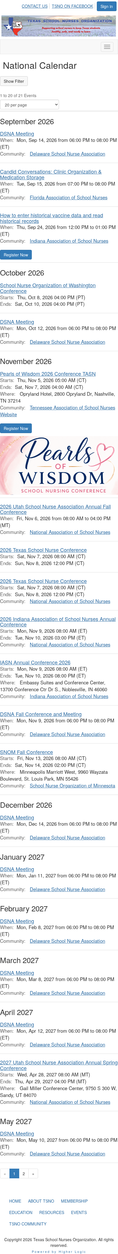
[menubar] (59, 5)
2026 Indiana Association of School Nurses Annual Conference (58, 621)
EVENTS (79, 1212)
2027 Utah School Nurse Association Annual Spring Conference (59, 1065)
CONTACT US (35, 6)
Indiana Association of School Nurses (69, 240)
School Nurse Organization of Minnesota (72, 785)
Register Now (16, 255)
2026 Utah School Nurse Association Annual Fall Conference (55, 509)
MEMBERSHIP (74, 1201)
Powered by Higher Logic (59, 1251)
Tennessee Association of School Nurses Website (57, 411)
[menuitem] (36, 5)
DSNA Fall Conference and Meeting (41, 714)
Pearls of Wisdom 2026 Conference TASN (48, 373)
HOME (15, 1201)
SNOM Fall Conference (26, 751)
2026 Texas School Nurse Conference (43, 549)
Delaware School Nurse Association (67, 153)
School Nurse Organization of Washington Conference (48, 287)
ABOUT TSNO (41, 1201)
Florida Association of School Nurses (68, 197)
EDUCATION (20, 1212)
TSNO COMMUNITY (27, 1224)
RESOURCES (51, 1212)
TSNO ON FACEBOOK (72, 6)
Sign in (107, 6)
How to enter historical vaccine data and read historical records (51, 217)
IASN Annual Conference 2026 (35, 662)
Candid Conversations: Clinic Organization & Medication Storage (51, 174)
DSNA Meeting (17, 133)
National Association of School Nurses (70, 531)
